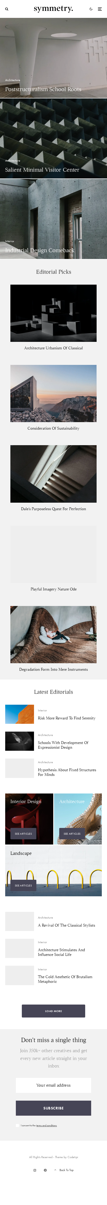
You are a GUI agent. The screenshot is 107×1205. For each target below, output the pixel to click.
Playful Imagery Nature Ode (54, 589)
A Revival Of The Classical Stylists (66, 925)
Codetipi (73, 1157)
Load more (53, 1011)
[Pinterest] (45, 1170)
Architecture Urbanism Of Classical (53, 348)
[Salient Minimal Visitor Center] (53, 138)
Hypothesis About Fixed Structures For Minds (67, 772)
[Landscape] (53, 870)
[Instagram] (35, 1170)
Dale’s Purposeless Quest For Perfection (53, 509)
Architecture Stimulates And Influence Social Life (61, 952)
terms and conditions (46, 1125)
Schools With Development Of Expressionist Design (63, 745)
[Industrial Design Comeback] (53, 219)
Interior (42, 710)
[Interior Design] (29, 819)
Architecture (45, 735)
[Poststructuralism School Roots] (53, 58)
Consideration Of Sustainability (53, 428)
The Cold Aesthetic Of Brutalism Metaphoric (65, 979)
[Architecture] (78, 819)
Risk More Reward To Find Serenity (67, 718)
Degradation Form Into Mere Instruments (53, 669)
